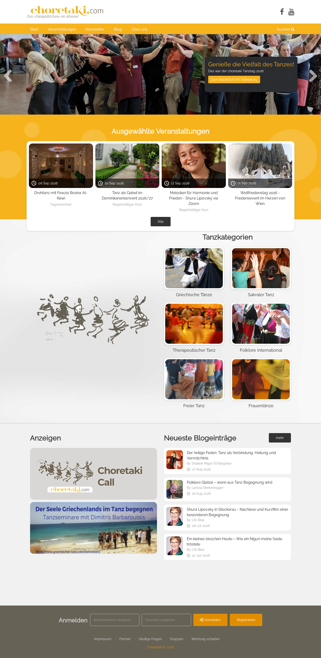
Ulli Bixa (198, 520)
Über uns (139, 29)
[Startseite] (68, 11)
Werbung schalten (205, 639)
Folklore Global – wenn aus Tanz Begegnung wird (229, 482)
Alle (161, 221)
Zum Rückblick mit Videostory (234, 79)
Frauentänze (261, 405)
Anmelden (212, 620)
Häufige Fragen (150, 639)
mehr (280, 438)
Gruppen (176, 639)
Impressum (102, 639)
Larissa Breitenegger (207, 488)
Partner (125, 639)
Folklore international (261, 350)
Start (34, 29)
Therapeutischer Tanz (194, 350)
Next (310, 74)
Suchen (284, 29)
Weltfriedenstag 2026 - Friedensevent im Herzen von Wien (260, 198)
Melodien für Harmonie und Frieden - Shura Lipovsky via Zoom (193, 198)
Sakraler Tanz (261, 294)
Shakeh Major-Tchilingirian (211, 463)
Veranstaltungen (62, 29)
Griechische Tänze (194, 294)
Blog (118, 29)
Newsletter (95, 29)
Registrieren (246, 620)
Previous (11, 74)
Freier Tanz (194, 405)
